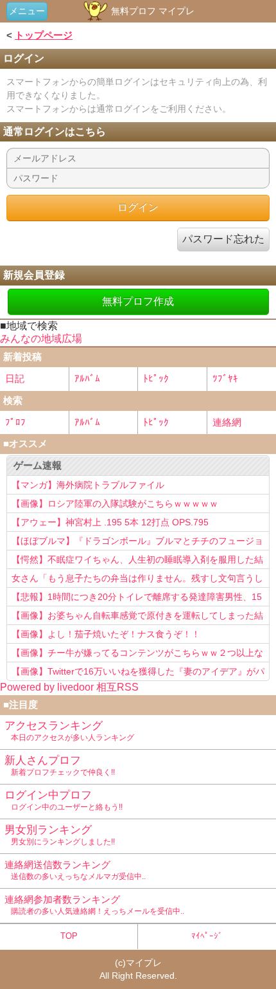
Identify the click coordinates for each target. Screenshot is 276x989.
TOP (69, 936)
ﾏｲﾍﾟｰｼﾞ (207, 936)
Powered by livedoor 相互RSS (69, 687)
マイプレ (144, 962)
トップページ (44, 35)
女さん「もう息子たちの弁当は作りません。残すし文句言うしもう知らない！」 (137, 580)
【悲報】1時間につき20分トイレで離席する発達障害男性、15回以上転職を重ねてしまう (137, 599)
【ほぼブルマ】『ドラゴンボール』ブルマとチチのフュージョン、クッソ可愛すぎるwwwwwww (137, 543)
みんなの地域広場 (41, 338)
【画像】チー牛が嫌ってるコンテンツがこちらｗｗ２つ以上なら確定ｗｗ (137, 655)
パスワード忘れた (223, 238)
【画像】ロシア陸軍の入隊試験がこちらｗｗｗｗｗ (115, 503)
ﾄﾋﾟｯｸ (156, 378)
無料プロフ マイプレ (151, 11)
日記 (14, 378)
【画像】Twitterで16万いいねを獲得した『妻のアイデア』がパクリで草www (138, 673)
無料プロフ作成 (138, 301)
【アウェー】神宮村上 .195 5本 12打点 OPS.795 (110, 522)
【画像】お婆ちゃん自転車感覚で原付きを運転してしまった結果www (137, 617)
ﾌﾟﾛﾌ (15, 422)
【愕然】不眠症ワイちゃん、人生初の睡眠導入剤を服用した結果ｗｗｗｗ (137, 561)
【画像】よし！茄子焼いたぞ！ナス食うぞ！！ (106, 634)
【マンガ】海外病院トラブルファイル (88, 485)
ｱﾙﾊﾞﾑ (87, 378)
